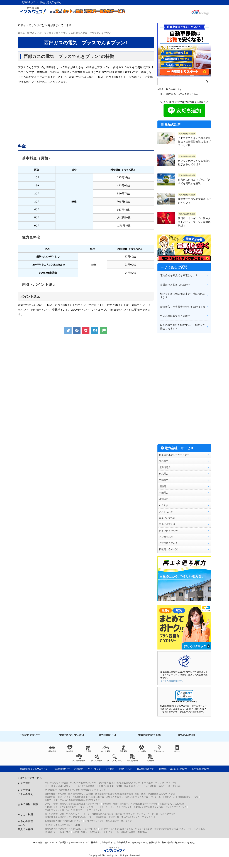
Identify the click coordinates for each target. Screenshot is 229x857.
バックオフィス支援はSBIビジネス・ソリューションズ (125, 828)
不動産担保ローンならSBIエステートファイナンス (69, 807)
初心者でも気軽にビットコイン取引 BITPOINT (99, 785)
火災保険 (87, 751)
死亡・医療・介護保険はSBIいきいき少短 (155, 793)
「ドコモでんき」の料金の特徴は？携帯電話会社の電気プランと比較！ (194, 141)
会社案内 (110, 768)
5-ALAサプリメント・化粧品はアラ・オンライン (108, 820)
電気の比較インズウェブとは (34, 768)
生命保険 (69, 751)
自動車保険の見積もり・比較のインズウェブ (113, 814)
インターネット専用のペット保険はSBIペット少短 (174, 797)
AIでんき (163, 505)
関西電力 (163, 461)
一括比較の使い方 (30, 734)
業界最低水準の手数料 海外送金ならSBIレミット (82, 789)
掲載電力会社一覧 (168, 549)
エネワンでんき (167, 517)
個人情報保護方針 (145, 768)
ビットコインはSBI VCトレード (60, 785)
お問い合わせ (125, 768)
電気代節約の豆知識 (149, 734)
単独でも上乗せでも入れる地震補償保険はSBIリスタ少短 (72, 800)
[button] (184, 695)
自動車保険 (51, 751)
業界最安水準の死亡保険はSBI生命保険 (114, 793)
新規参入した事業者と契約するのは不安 (182, 306)
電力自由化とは (107, 734)
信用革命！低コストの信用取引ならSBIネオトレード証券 (125, 782)
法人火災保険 (96, 760)
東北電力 (163, 473)
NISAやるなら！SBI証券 (56, 782)
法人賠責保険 (132, 760)
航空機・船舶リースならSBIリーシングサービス (95, 832)
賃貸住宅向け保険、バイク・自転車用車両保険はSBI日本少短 (74, 797)
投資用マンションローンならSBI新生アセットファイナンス (73, 810)
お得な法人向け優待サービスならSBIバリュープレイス (71, 828)
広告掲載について (200, 768)
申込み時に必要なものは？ (175, 315)
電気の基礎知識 (186, 734)
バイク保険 (105, 751)
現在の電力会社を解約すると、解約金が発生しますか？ (182, 326)
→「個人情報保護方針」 (172, 680)
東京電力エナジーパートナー (174, 454)
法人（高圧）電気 (114, 760)
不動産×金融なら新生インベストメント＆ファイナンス (160, 807)
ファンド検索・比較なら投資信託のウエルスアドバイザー (73, 803)
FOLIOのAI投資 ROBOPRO (83, 782)
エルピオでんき (167, 524)
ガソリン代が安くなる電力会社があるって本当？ (194, 162)
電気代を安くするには (71, 734)
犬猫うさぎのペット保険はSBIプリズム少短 (127, 797)
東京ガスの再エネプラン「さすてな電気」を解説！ (194, 181)
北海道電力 (165, 467)
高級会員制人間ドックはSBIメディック (63, 820)
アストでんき (166, 511)
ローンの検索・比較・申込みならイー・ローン (67, 814)
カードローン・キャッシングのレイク (113, 807)
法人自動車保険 (78, 760)
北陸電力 (163, 486)
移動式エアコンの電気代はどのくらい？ (194, 200)
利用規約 (78, 768)
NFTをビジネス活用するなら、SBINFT (63, 825)
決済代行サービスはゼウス (57, 832)
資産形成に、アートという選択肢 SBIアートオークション (152, 785)
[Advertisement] (86, 113)
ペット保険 (141, 751)
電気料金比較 (159, 751)
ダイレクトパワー (168, 530)
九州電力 (163, 499)
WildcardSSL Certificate (184, 701)
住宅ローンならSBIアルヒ (171, 803)
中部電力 (163, 480)
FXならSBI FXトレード (166, 782)
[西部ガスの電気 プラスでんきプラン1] (94, 330)
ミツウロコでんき (168, 543)
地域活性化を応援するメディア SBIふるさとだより (69, 817)
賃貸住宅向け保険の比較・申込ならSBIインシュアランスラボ (125, 817)
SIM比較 (177, 751)
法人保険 (150, 760)
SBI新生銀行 (51, 789)
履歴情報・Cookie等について (173, 768)
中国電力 (163, 492)
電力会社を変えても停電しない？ (179, 275)
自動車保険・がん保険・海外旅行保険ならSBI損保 (69, 793)
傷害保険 (123, 751)
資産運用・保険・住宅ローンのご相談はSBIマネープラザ (130, 803)
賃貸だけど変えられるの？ (175, 284)
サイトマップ (94, 768)
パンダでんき (166, 536)
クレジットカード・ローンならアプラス (156, 814)
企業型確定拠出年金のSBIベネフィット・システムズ (179, 828)
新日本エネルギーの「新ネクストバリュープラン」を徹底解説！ (194, 222)
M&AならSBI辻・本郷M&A (134, 832)
